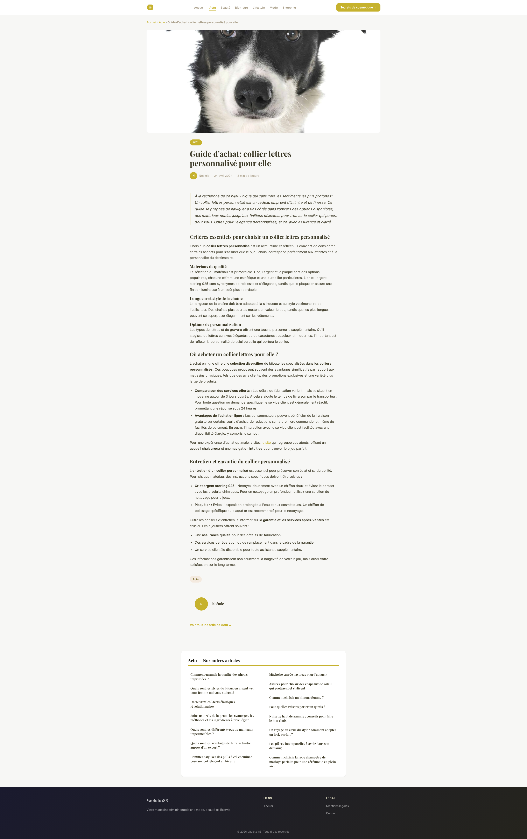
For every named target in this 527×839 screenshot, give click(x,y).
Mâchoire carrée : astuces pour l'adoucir (298, 674)
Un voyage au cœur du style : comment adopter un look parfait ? (302, 732)
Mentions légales (337, 806)
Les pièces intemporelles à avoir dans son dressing (299, 746)
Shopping (289, 7)
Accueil (199, 7)
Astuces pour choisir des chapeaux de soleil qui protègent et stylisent (300, 686)
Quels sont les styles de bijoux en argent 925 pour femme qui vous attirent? (222, 690)
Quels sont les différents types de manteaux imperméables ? (221, 731)
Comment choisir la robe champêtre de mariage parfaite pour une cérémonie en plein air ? (302, 761)
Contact (331, 813)
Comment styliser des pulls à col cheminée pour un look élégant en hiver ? (221, 759)
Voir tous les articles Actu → (211, 625)
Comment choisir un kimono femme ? (296, 697)
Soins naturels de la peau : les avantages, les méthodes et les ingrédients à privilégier (222, 718)
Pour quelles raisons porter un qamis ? (297, 707)
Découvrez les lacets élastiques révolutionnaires (212, 704)
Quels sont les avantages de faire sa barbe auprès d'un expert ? (220, 745)
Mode (274, 7)
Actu (212, 7)
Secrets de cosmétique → (358, 7)
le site (266, 442)
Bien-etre (241, 7)
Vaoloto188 (157, 800)
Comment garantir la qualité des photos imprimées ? (219, 676)
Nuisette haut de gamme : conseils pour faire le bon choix (301, 718)
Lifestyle (259, 7)
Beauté (225, 7)
